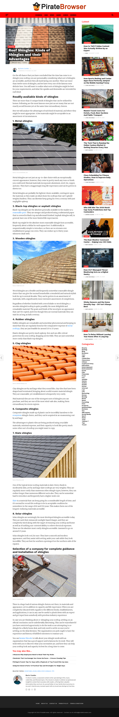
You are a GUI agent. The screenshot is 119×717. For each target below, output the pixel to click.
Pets (83, 404)
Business (38, 15)
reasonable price (19, 213)
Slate (15, 501)
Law (83, 390)
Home (38, 703)
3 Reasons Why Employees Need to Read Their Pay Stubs (33, 654)
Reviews (73, 15)
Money (84, 395)
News (52, 15)
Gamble (84, 379)
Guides (65, 15)
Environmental (87, 369)
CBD (83, 356)
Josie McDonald (90, 85)
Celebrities (86, 358)
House (35, 671)
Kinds (39, 671)
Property (85, 405)
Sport (84, 416)
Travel (84, 425)
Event (84, 370)
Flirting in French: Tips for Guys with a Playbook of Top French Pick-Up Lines (40, 662)
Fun (83, 377)
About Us (44, 703)
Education (85, 365)
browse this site (25, 638)
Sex (83, 411)
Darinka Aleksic (89, 214)
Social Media (86, 414)
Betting (84, 350)
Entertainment (87, 367)
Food (83, 376)
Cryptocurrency (87, 363)
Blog (83, 351)
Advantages (28, 671)
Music (84, 398)
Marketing (85, 393)
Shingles (48, 671)
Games (58, 15)
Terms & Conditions (76, 703)
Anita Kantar (89, 150)
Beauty (84, 348)
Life (83, 391)
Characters (86, 360)
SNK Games (86, 412)
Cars (46, 15)
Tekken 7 (85, 421)
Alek (86, 53)
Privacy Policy (63, 703)
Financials (85, 374)
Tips (53, 671)
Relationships (87, 407)
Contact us (53, 703)
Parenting (85, 402)
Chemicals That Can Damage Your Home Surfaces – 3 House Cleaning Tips (39, 658)
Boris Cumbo (24, 68)
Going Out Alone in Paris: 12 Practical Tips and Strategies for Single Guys (39, 666)
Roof (43, 671)
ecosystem (17, 415)
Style (84, 418)
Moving (84, 397)
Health (84, 384)
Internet (85, 388)
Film (83, 372)
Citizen (84, 362)
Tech (83, 419)
